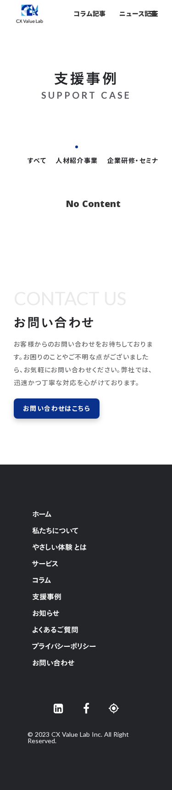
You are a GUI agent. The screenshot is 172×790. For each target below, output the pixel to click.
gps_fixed (113, 708)
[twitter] (58, 708)
